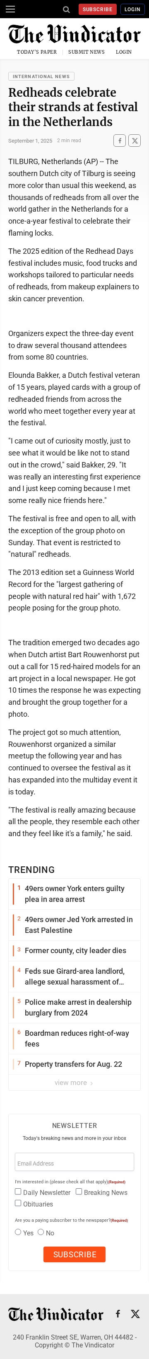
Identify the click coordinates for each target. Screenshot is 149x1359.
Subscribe (98, 9)
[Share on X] (134, 140)
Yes (28, 1233)
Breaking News (105, 1193)
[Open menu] (10, 9)
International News (41, 76)
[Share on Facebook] (119, 140)
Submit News (86, 52)
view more (72, 1082)
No (50, 1233)
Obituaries (38, 1204)
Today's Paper (37, 52)
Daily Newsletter (46, 1193)
